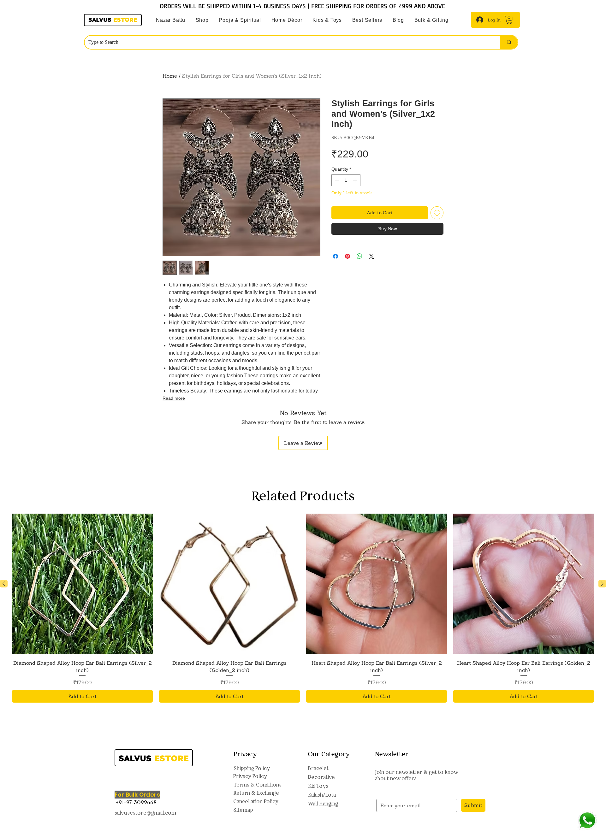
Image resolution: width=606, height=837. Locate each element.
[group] (303, 608)
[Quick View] (82, 584)
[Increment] (355, 180)
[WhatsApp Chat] (587, 820)
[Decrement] (336, 180)
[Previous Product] (4, 583)
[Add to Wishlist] (437, 212)
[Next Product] (602, 583)
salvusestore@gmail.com (145, 813)
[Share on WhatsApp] (359, 252)
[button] (240, 20)
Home (170, 76)
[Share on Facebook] (335, 252)
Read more (174, 398)
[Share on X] (371, 252)
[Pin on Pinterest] (347, 252)
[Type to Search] (509, 42)
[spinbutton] (346, 180)
